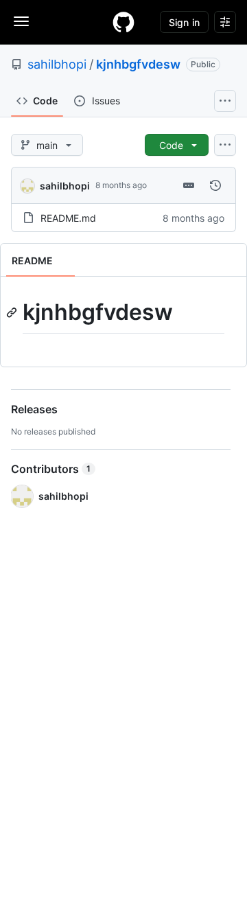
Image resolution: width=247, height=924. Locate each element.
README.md (68, 218)
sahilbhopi (56, 64)
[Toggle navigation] (21, 21)
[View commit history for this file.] (215, 185)
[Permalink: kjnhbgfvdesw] (13, 312)
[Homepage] (123, 22)
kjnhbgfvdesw (138, 64)
